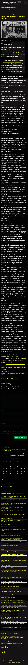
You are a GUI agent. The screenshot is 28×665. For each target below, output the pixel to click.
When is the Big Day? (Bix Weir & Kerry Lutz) (11, 591)
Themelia (17, 662)
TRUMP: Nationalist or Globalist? (8, 526)
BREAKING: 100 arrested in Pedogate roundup (12, 581)
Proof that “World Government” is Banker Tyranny (12, 600)
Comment (4, 392)
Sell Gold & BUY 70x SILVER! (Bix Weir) (10, 607)
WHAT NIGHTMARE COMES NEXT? (9, 588)
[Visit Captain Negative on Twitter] (2, 652)
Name (3, 410)
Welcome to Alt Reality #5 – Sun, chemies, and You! (13, 605)
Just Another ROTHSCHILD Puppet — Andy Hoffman (13, 514)
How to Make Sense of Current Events (10, 567)
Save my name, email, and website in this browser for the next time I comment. (11, 432)
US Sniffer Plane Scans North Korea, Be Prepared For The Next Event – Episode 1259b (13, 571)
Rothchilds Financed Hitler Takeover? (9, 545)
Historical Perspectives (13, 378)
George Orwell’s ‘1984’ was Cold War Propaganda (12, 554)
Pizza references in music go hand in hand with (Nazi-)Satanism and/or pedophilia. (12, 557)
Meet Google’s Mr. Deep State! (8, 597)
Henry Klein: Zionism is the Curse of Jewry (11, 535)
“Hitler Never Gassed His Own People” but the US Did (13, 627)
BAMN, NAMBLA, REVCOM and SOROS (10, 533)
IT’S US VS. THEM (5, 524)
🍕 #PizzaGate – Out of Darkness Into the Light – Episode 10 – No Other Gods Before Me (12, 539)
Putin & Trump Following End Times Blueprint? (11, 643)
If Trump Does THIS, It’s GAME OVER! (10, 586)
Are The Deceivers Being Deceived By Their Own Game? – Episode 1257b (12, 594)
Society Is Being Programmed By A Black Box (11, 641)
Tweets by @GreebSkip (6, 486)
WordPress (10, 662)
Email (3, 417)
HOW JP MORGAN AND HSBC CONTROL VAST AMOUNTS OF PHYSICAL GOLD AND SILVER (12, 630)
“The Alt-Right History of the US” (12, 62)
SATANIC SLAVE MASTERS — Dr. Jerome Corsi (12, 493)
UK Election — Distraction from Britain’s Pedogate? (13, 583)
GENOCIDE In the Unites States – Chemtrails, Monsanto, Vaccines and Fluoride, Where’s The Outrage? (12, 637)
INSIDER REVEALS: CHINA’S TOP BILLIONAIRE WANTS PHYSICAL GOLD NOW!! (12, 611)
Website (3, 423)
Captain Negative (15, 660)
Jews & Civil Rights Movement (9, 129)
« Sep (2, 479)
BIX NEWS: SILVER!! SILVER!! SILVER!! (10, 633)
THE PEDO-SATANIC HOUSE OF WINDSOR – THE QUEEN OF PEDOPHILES (13, 497)
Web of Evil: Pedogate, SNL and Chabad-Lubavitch (13, 602)
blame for (15, 53)
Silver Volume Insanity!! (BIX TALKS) (9, 621)
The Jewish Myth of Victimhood (8, 551)
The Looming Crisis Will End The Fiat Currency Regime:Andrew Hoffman (12, 517)
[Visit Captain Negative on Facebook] (4, 652)
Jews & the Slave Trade (13, 356)
